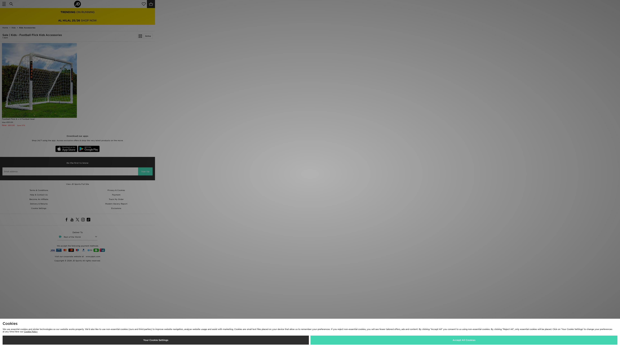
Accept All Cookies (464, 340)
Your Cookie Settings (155, 340)
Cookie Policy (31, 331)
